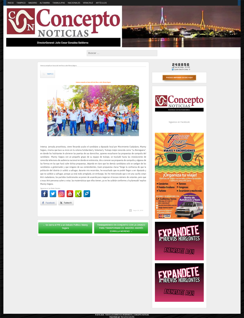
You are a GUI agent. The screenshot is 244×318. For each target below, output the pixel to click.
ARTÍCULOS (101, 2)
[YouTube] (69, 193)
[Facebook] (44, 193)
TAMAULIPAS (59, 2)
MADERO (32, 2)
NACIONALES (74, 2)
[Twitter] (52, 193)
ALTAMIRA (45, 2)
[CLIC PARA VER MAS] (179, 175)
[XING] (78, 193)
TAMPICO (21, 2)
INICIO (11, 2)
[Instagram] (61, 193)
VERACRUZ (88, 2)
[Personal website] (86, 193)
